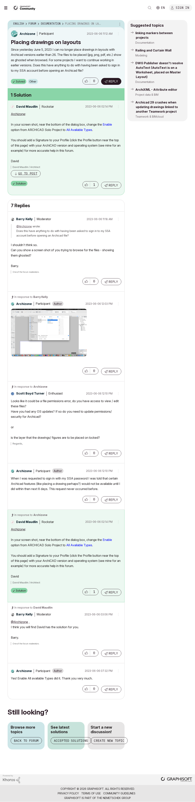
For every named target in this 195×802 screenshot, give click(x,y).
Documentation (144, 42)
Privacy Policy (68, 793)
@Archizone (24, 226)
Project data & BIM (146, 94)
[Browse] (7, 8)
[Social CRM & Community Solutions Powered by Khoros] (11, 778)
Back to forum (26, 741)
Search (150, 8)
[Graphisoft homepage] (176, 780)
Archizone (18, 114)
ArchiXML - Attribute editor (156, 89)
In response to (31, 296)
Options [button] (119, 24)
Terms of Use (91, 793)
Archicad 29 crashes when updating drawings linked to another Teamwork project (156, 106)
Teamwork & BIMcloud (149, 116)
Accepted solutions (71, 741)
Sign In (182, 7)
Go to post (27, 173)
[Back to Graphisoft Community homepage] (25, 7)
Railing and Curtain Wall (153, 50)
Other (32, 81)
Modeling (141, 55)
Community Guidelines (119, 793)
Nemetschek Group (117, 798)
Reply (113, 81)
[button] (86, 81)
